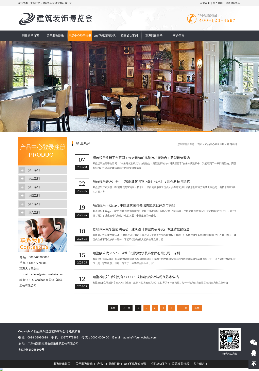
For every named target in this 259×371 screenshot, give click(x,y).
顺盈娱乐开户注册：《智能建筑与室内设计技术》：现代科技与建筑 (141, 181)
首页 (199, 144)
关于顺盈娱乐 (55, 35)
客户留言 (178, 35)
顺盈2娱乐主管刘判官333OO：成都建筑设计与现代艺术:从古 (136, 277)
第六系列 (34, 212)
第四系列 (34, 195)
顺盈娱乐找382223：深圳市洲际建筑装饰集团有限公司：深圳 (136, 253)
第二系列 (34, 178)
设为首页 (205, 3)
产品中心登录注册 (80, 35)
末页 (196, 308)
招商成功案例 (129, 35)
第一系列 (34, 170)
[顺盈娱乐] (59, 12)
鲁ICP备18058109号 (31, 349)
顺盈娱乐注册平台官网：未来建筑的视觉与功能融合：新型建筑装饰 (141, 157)
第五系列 (34, 204)
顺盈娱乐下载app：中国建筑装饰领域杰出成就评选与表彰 (134, 205)
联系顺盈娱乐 (233, 3)
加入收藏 (218, 3)
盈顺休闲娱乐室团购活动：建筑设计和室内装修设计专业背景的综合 (141, 229)
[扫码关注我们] (253, 342)
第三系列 (34, 187)
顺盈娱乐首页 (30, 35)
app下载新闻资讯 (105, 35)
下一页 (183, 308)
